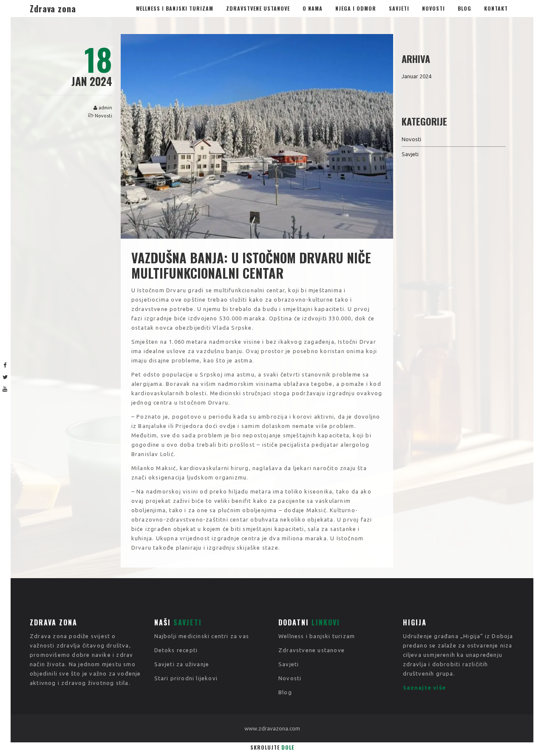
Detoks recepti (176, 650)
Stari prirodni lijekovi (186, 678)
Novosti (433, 8)
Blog (464, 8)
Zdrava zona (53, 8)
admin (105, 107)
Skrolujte (272, 747)
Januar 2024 (416, 76)
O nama (313, 8)
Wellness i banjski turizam (316, 636)
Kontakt (496, 8)
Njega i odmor (355, 8)
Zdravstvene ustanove (258, 8)
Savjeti (399, 8)
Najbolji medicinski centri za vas (201, 636)
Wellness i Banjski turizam (174, 8)
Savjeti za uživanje (182, 664)
